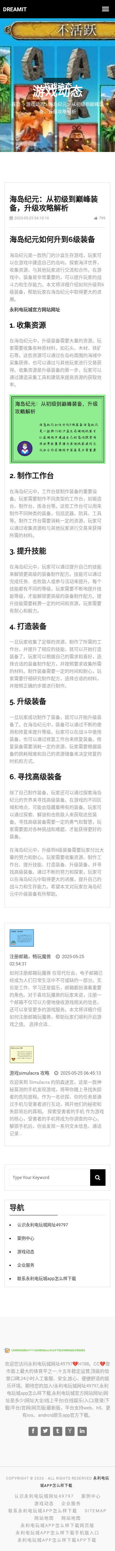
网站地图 (44, 1518)
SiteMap (96, 1510)
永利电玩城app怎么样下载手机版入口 (57, 1532)
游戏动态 (25, 1251)
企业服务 (25, 1265)
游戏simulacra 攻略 (29, 1073)
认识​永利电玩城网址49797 (42, 1224)
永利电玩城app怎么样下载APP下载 (57, 1540)
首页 (16, 104)
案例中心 (25, 1238)
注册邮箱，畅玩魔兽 (30, 956)
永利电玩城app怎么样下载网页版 (57, 1525)
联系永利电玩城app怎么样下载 (46, 1278)
